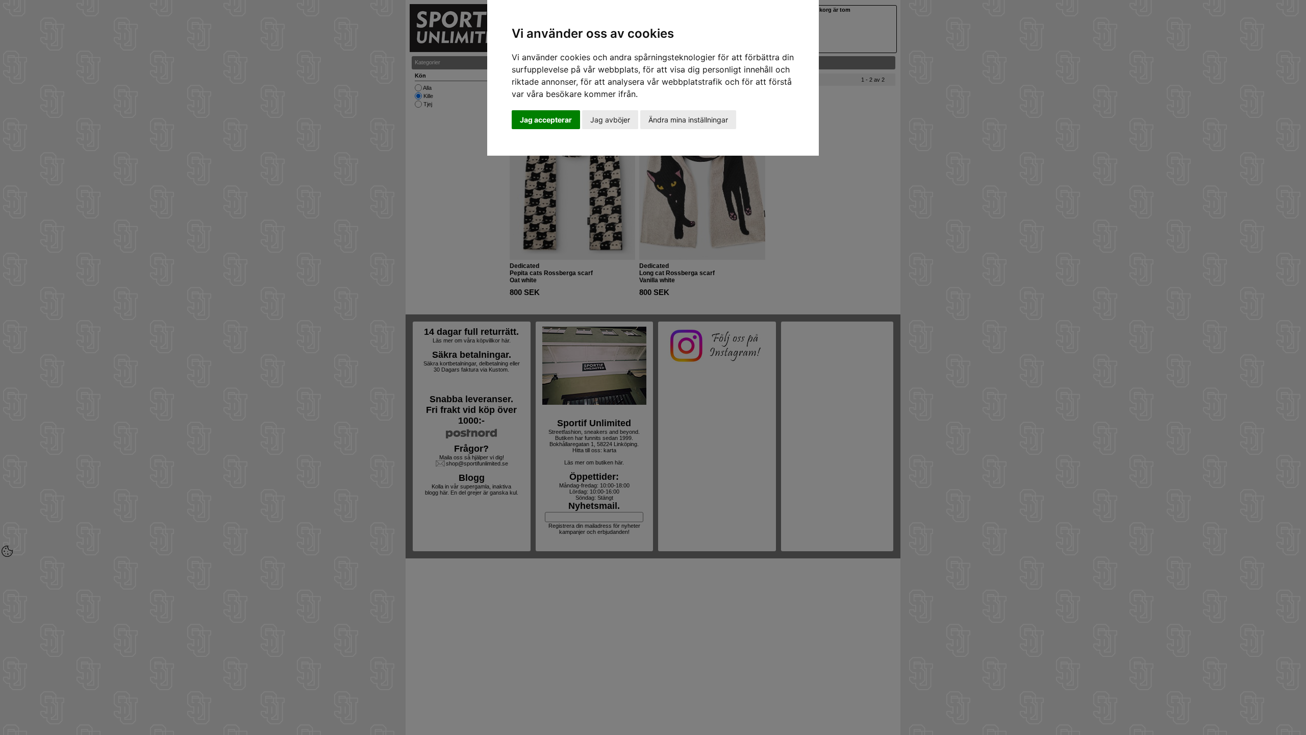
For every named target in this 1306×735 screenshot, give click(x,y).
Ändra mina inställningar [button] (688, 119)
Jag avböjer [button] (610, 119)
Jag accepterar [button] (546, 119)
